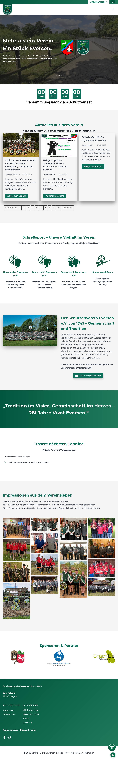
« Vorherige (10, 207)
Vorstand (27, 722)
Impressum (8, 710)
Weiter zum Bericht (16, 196)
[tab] (53, 665)
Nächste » (67, 207)
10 (58, 207)
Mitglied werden (30, 710)
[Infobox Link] (15, 271)
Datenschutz (9, 714)
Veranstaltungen (31, 714)
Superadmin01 (49, 174)
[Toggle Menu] (113, 9)
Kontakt (27, 718)
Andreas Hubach (12, 174)
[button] (56, 75)
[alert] (59, 462)
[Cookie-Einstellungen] (113, 755)
